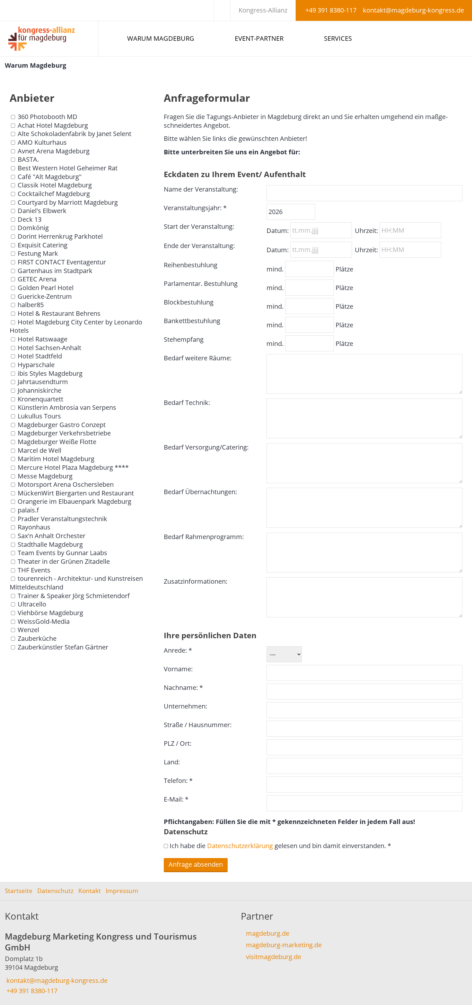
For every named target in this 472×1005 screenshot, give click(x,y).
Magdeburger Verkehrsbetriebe (64, 433)
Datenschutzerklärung (240, 845)
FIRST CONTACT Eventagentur (62, 262)
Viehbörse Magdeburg (50, 612)
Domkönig (33, 227)
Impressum (122, 890)
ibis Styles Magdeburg (50, 373)
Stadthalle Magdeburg (50, 544)
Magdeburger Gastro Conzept (62, 424)
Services (338, 38)
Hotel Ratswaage (42, 339)
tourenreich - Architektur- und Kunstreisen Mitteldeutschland (76, 582)
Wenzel (28, 629)
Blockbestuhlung (189, 302)
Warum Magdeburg (160, 38)
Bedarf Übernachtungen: (200, 491)
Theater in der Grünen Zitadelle (64, 561)
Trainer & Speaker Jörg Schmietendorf (74, 595)
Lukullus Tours (39, 416)
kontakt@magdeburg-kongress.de (413, 10)
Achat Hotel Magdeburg (53, 125)
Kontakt (89, 890)
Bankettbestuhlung (192, 320)
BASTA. (28, 159)
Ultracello (32, 604)
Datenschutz (55, 890)
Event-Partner (259, 38)
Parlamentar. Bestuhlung (201, 283)
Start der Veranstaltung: (199, 226)
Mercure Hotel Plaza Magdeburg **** (73, 467)
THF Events (34, 570)
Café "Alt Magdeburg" (50, 176)
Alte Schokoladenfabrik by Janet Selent (74, 133)
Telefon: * (178, 780)
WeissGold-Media (44, 621)
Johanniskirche (39, 390)
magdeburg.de (267, 933)
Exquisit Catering (42, 245)
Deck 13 (29, 219)
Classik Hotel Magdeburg (55, 185)
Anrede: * (178, 650)
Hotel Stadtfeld (40, 356)
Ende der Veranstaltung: (199, 245)
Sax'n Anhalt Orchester (51, 535)
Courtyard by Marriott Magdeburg (68, 202)
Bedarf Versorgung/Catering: (206, 447)
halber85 (31, 304)
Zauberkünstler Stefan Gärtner (63, 647)
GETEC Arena (37, 279)
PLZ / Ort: (177, 743)
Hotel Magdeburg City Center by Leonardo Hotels (76, 326)
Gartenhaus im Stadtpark (55, 270)
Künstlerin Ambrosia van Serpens (67, 407)
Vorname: (178, 669)
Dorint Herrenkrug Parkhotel (60, 236)
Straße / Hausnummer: (198, 724)
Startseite (18, 890)
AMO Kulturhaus (42, 142)
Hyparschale (36, 364)
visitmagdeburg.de (273, 956)
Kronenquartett (40, 399)
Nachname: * (183, 687)
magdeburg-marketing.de (284, 945)
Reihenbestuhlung (190, 265)
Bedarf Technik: (187, 402)
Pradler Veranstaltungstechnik (62, 518)
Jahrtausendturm (43, 381)
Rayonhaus (34, 527)
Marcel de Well (39, 450)
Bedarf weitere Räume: (198, 358)
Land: (172, 762)
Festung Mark (38, 253)
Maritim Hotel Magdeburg (56, 458)
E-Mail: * (176, 799)
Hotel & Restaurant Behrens (59, 313)
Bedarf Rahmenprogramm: (204, 536)
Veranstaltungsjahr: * (195, 207)
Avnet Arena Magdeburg (54, 151)
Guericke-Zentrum (45, 296)
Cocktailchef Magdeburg (54, 193)
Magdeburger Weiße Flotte (57, 441)
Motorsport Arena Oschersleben (66, 484)
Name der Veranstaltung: (201, 189)
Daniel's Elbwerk (42, 210)
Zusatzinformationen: (195, 581)
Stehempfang (184, 339)
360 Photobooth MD (47, 116)
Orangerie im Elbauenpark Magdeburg (74, 501)
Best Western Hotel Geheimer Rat (68, 168)
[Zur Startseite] (49, 38)
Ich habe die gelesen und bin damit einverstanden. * (280, 845)
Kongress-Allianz (263, 10)
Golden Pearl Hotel (46, 287)
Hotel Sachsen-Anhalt (49, 347)
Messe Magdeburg (45, 476)
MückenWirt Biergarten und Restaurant (76, 493)
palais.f (28, 510)
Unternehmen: (185, 706)
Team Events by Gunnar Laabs (62, 552)
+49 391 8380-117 (330, 10)
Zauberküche (37, 638)
